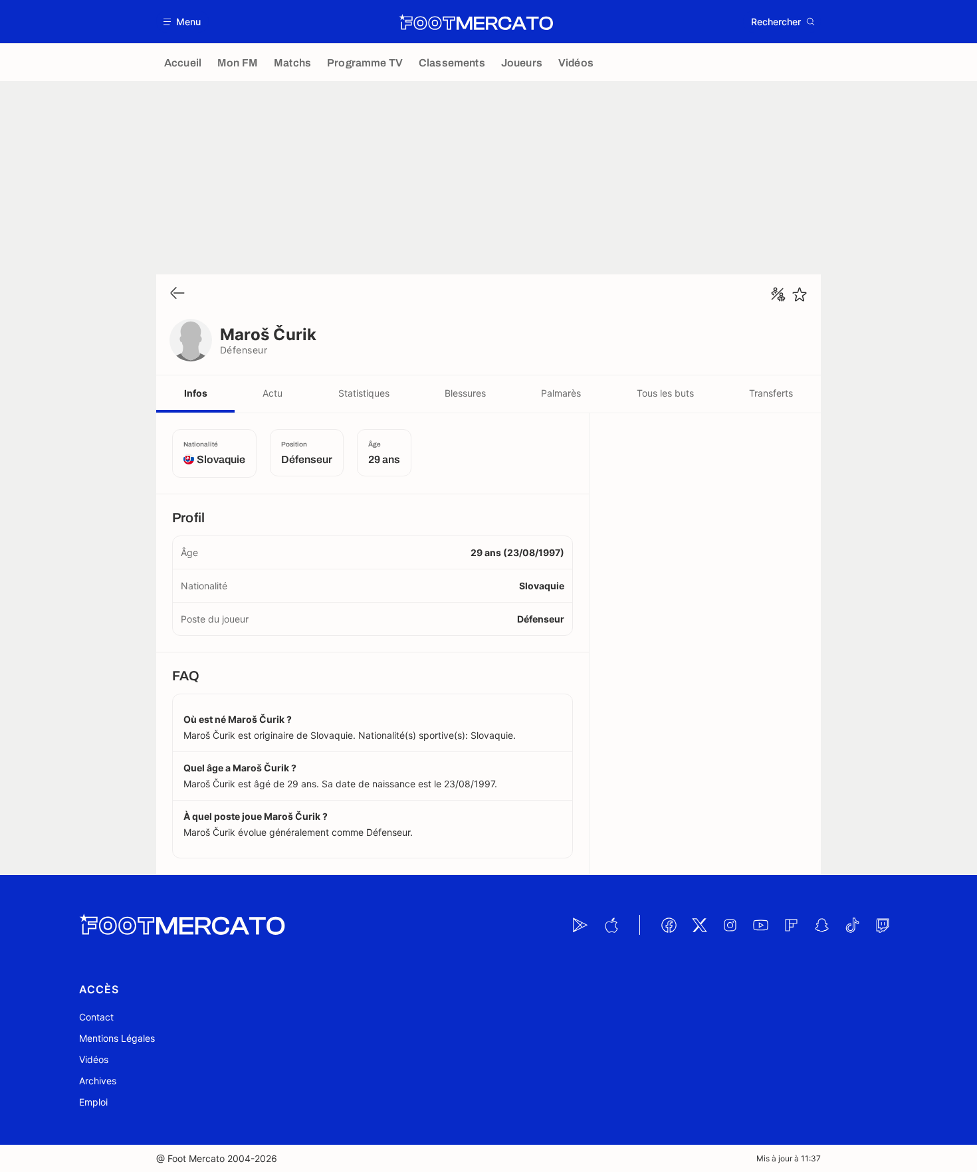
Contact (96, 1017)
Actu (272, 393)
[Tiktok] (852, 925)
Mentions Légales (117, 1038)
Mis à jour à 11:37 (788, 1158)
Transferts (771, 393)
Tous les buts (665, 393)
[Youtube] (760, 925)
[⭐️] (800, 294)
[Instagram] (730, 925)
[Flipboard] (791, 925)
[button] (182, 22)
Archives (97, 1080)
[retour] (177, 294)
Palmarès (561, 393)
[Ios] (611, 925)
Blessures (465, 393)
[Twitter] (699, 925)
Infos (195, 393)
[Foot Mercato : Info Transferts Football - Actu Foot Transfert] (476, 22)
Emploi (93, 1102)
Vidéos (93, 1059)
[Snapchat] (821, 925)
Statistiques (363, 393)
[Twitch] (883, 925)
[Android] (580, 925)
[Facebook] (669, 925)
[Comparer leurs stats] (778, 294)
